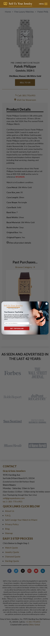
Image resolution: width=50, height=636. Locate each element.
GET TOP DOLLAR (16, 328)
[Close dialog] (47, 304)
